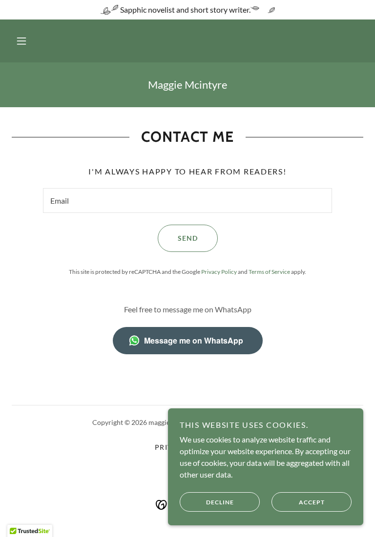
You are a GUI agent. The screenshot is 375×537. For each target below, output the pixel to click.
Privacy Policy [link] (219, 271)
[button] (21, 41)
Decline (220, 502)
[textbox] (187, 200)
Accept (312, 502)
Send (188, 238)
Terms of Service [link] (269, 271)
